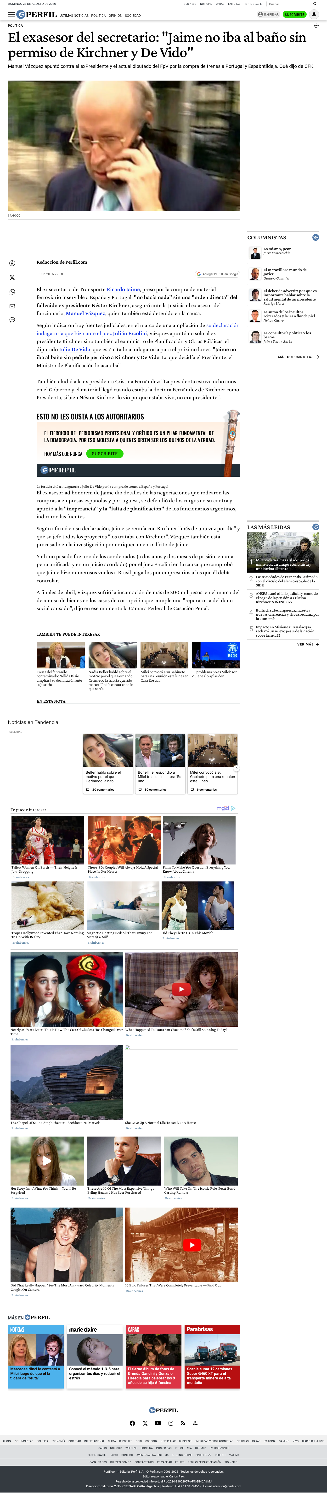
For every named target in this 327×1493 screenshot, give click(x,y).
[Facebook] (132, 1424)
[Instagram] (171, 1424)
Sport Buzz (204, 1455)
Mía (189, 1448)
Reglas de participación (204, 1462)
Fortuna (147, 1448)
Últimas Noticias (74, 16)
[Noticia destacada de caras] (153, 1330)
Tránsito (231, 1462)
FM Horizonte (219, 1448)
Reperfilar (168, 1441)
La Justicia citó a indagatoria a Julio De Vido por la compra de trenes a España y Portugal (102, 486)
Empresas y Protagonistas (214, 1441)
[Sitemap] (195, 1423)
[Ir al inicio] (36, 14)
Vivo (296, 1441)
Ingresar (271, 14)
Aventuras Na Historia (152, 1455)
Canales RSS (98, 1462)
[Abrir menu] (11, 15)
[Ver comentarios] (315, 26)
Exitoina (270, 1441)
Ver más (305, 644)
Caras (220, 3)
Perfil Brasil (253, 3)
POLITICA (15, 26)
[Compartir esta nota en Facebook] (12, 263)
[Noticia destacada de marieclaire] (95, 1330)
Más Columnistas (296, 357)
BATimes (200, 1448)
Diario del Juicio (313, 1441)
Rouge (179, 1448)
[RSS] (183, 1423)
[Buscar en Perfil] (315, 4)
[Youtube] (158, 1423)
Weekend (131, 1448)
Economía (58, 1441)
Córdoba (151, 1441)
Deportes (125, 1441)
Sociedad (133, 16)
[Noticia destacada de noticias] (36, 1330)
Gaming (284, 1441)
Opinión (115, 16)
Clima (112, 1441)
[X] (145, 1424)
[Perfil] (37, 1317)
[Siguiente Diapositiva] (236, 768)
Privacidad (164, 1462)
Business (190, 3)
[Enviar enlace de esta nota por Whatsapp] (12, 292)
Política (98, 16)
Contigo (127, 1455)
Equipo (180, 1462)
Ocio (139, 1441)
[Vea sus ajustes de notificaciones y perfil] (314, 14)
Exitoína (234, 3)
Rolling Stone (182, 1455)
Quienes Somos (120, 1462)
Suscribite (294, 14)
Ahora (7, 1441)
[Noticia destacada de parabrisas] (212, 1330)
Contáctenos (144, 1462)
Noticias (206, 3)
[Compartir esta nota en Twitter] (12, 277)
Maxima (234, 1455)
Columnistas (266, 237)
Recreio (220, 1455)
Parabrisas (164, 1448)
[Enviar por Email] (12, 306)
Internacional (94, 1441)
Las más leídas (268, 527)
